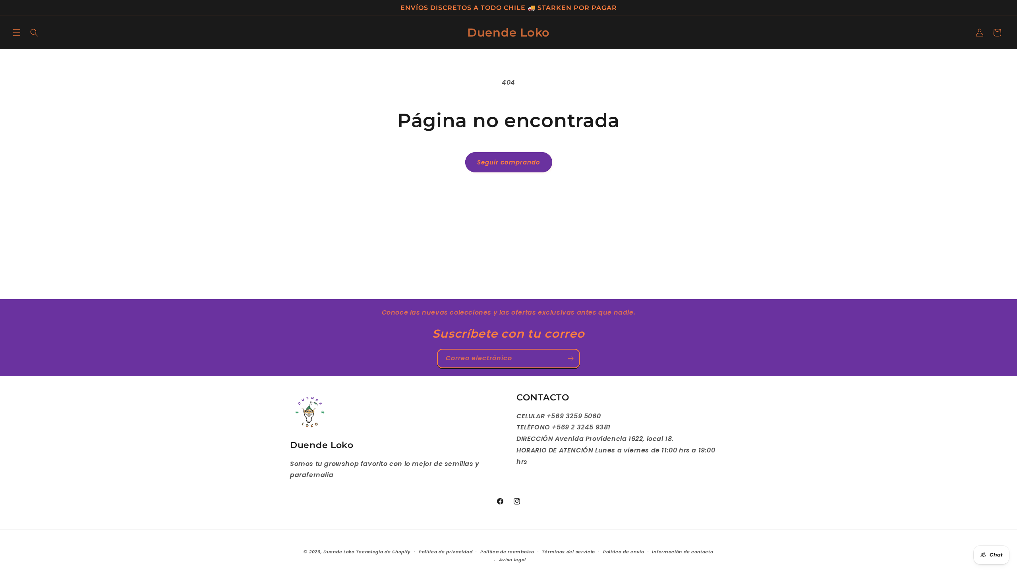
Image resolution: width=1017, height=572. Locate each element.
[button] (16, 32)
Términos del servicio (568, 552)
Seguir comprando (508, 162)
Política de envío (623, 552)
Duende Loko (339, 552)
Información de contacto (682, 552)
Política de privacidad (445, 552)
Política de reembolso (507, 552)
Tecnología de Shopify (383, 552)
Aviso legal (512, 560)
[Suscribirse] (570, 358)
